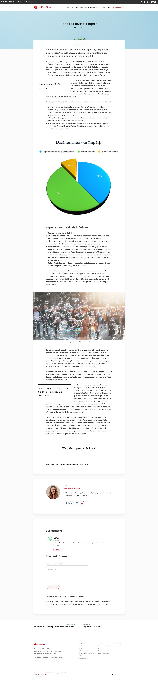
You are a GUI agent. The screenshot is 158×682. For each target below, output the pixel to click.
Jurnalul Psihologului (90, 7)
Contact (109, 7)
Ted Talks (81, 645)
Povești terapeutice (83, 658)
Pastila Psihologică (83, 650)
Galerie (98, 7)
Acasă (68, 7)
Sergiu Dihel (44, 674)
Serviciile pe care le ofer (32, 1)
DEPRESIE (63, 464)
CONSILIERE (75, 464)
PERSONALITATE (55, 464)
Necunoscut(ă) (77, 342)
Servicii (81, 7)
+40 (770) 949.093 (7, 1)
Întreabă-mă (101, 648)
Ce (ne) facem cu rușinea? (91, 627)
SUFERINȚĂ (81, 464)
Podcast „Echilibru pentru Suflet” (86, 653)
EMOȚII (48, 464)
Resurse (103, 7)
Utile (80, 655)
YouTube (81, 648)
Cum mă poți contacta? (118, 645)
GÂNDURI (88, 464)
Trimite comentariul (53, 586)
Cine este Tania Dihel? (19, 1)
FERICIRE (68, 464)
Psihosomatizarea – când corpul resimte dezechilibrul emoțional (54, 627)
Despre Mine (75, 7)
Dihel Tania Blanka (71, 488)
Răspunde (57, 549)
